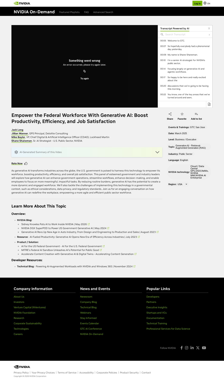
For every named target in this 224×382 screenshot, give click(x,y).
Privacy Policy (21, 372)
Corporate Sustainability (28, 323)
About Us (19, 296)
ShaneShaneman (21, 140)
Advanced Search (103, 12)
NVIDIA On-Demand (91, 334)
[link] (185, 40)
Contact (146, 372)
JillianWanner (19, 133)
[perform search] (162, 34)
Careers (18, 334)
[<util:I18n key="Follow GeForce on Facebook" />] (181, 348)
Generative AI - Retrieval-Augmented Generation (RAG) (191, 146)
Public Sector (185, 154)
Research (19, 318)
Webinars (85, 312)
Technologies (21, 328)
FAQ (86, 12)
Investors (19, 301)
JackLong (17, 129)
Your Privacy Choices (43, 372)
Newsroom (86, 296)
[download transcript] (209, 104)
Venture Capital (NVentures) (30, 307)
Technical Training (156, 323)
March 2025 (181, 133)
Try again (84, 79)
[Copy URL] (84, 71)
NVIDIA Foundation (24, 312)
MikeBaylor (18, 137)
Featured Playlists (69, 12)
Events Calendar (89, 323)
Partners (151, 301)
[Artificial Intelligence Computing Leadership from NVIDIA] (22, 3)
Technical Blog (88, 307)
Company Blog (88, 301)
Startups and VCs (156, 312)
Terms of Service (67, 372)
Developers (152, 296)
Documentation (155, 318)
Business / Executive (185, 139)
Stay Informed (88, 318)
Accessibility (86, 372)
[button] (86, 152)
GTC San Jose (197, 127)
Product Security (129, 372)
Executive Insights (156, 307)
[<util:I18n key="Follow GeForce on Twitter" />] (198, 348)
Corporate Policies (106, 372)
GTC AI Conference (91, 328)
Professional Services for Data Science (168, 328)
